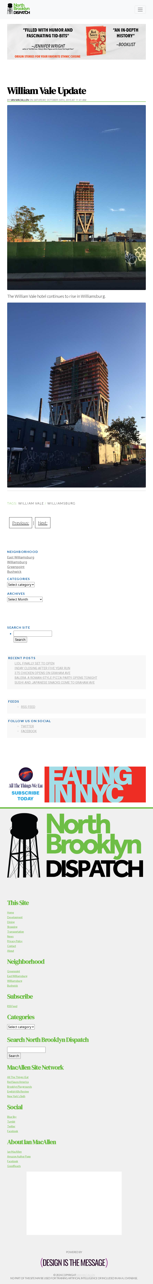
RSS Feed (28, 707)
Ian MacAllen (20, 99)
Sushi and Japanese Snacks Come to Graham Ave (55, 682)
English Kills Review (18, 1091)
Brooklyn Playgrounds (19, 1086)
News (10, 936)
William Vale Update (46, 90)
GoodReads (14, 1166)
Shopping (12, 926)
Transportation (15, 931)
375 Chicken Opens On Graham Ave (42, 673)
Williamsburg (61, 503)
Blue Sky (12, 1116)
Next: (42, 522)
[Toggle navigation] (140, 10)
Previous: (20, 522)
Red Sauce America (18, 1081)
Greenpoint (16, 567)
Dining (11, 922)
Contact (11, 946)
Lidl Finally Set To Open (34, 663)
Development (15, 917)
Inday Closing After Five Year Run (42, 668)
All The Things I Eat (17, 1077)
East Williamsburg (20, 557)
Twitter (27, 726)
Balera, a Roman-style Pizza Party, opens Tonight (56, 678)
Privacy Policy (15, 941)
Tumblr (11, 1121)
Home (10, 912)
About (10, 950)
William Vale (31, 503)
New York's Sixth (16, 1096)
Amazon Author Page (19, 1156)
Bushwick (14, 571)
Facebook (29, 731)
